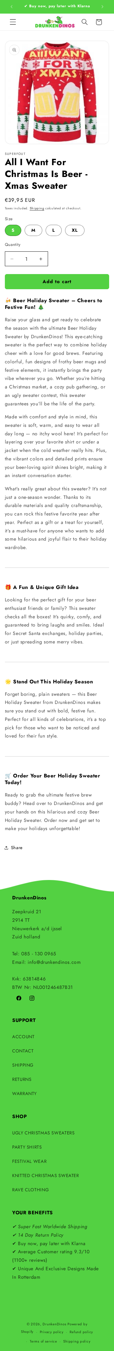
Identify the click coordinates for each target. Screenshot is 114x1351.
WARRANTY (24, 1093)
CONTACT (22, 1051)
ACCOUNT (23, 1036)
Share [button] (17, 847)
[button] (13, 22)
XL (75, 230)
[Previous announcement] (11, 6)
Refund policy (81, 1332)
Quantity (12, 244)
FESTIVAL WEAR (29, 1161)
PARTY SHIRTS (27, 1147)
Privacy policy (52, 1332)
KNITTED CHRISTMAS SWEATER (45, 1175)
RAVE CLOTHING (30, 1189)
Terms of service (43, 1341)
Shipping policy (76, 1341)
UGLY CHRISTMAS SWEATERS (43, 1133)
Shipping (37, 208)
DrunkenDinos (54, 1324)
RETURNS (21, 1079)
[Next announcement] (102, 6)
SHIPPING (22, 1065)
